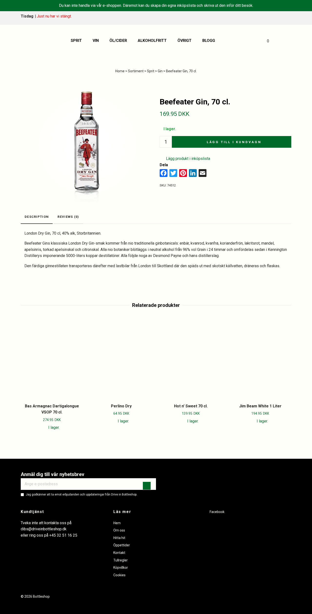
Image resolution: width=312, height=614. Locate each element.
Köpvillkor (120, 567)
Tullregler (120, 560)
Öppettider (121, 545)
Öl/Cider (118, 40)
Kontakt (119, 553)
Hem (117, 523)
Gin (160, 71)
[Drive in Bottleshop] (33, 41)
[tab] (37, 217)
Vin (96, 40)
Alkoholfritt (152, 40)
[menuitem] (78, 41)
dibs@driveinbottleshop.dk (44, 529)
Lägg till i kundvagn (234, 142)
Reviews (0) (68, 217)
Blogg (208, 40)
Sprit (76, 40)
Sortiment (136, 71)
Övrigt (184, 40)
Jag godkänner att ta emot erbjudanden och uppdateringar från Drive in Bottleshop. (81, 494)
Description (37, 217)
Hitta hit (119, 538)
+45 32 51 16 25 (63, 535)
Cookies (119, 575)
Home (120, 71)
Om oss (119, 530)
